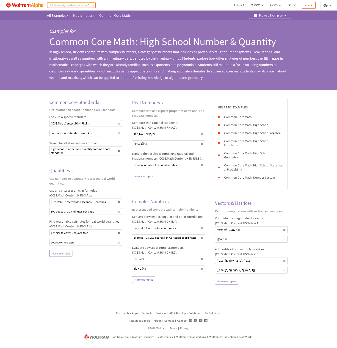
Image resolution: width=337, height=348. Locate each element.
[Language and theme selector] (328, 5)
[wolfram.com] (97, 336)
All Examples (57, 15)
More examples (61, 253)
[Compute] (93, 5)
